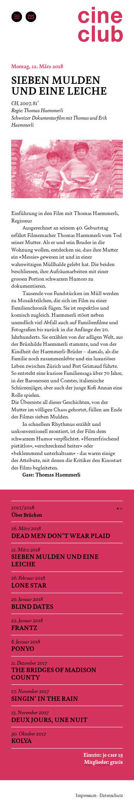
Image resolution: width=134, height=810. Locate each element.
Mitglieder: (96, 761)
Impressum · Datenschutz (99, 795)
